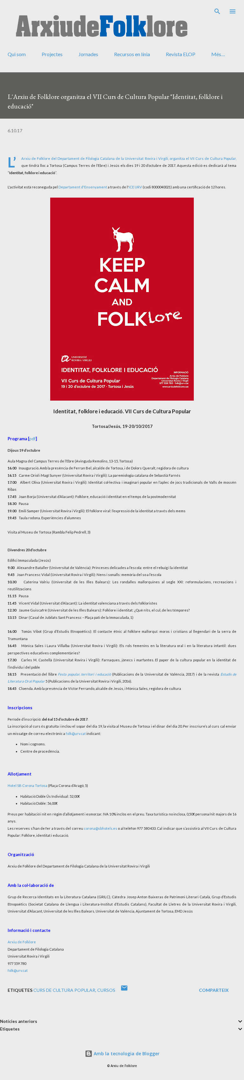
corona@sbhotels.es (100, 828)
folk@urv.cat (76, 733)
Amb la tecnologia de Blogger (125, 1054)
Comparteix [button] (214, 990)
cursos (106, 990)
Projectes (52, 54)
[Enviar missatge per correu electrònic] (124, 990)
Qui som (17, 54)
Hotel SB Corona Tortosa (27, 785)
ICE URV (135, 187)
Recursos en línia (132, 54)
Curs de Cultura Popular (64, 990)
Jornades (88, 54)
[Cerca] (217, 11)
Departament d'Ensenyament (82, 187)
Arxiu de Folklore (22, 942)
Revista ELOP (180, 54)
